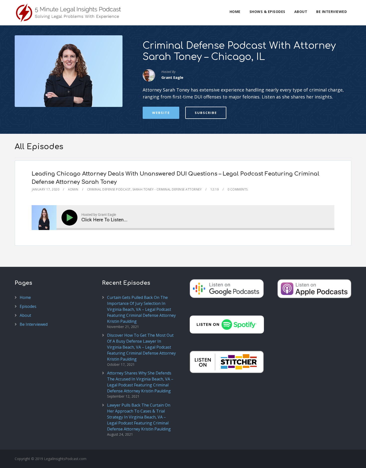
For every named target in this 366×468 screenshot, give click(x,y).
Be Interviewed (331, 11)
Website (161, 112)
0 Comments (238, 189)
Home (235, 11)
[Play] (70, 217)
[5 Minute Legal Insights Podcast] (69, 12)
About (300, 11)
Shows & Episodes (267, 11)
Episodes (28, 306)
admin (73, 189)
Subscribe (206, 112)
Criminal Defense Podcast (109, 189)
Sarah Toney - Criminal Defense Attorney (167, 189)
